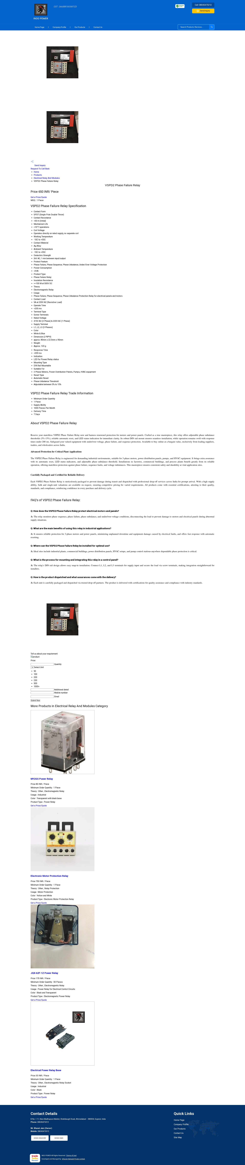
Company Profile (59, 27)
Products (38, 175)
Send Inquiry (205, 11)
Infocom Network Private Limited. (73, 1159)
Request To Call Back (40, 169)
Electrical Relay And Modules (47, 178)
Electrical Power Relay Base (46, 1070)
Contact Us (98, 27)
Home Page (39, 27)
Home (36, 172)
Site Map (178, 1137)
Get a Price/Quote (39, 197)
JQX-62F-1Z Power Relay (44, 973)
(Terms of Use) (71, 1155)
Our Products (80, 27)
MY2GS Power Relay (42, 778)
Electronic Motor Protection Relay (49, 876)
